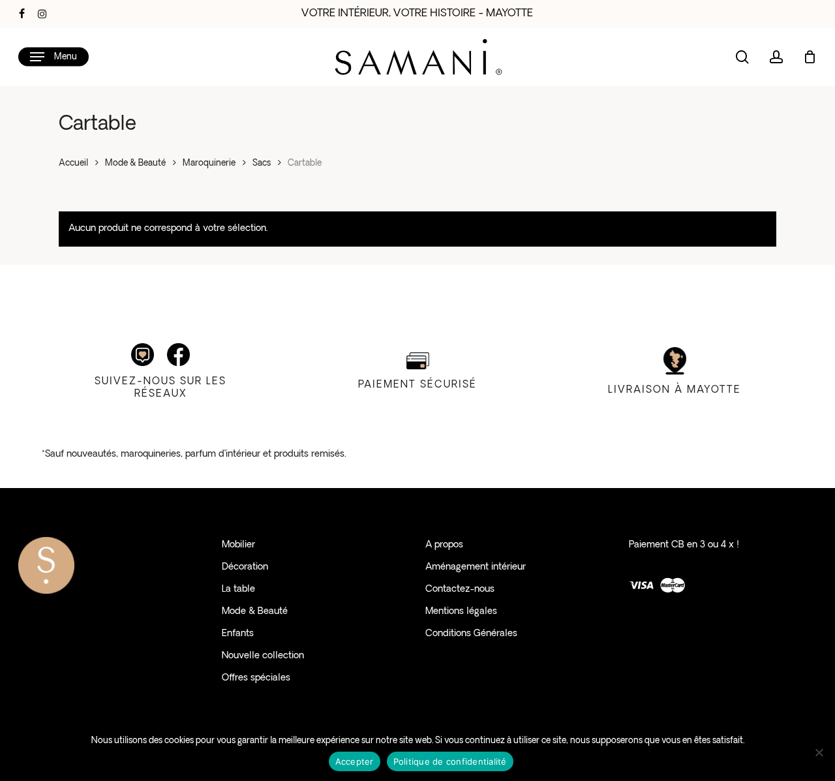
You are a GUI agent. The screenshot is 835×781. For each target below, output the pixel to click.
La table (238, 589)
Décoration (245, 567)
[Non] (818, 752)
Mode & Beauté (135, 163)
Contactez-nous (459, 589)
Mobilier (238, 545)
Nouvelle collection (263, 656)
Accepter (354, 761)
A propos (444, 545)
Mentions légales (461, 612)
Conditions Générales (471, 634)
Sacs (261, 163)
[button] (53, 57)
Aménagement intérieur (475, 567)
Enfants (238, 634)
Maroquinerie (209, 163)
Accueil (73, 163)
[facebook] (22, 13)
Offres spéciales (256, 678)
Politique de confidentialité (450, 761)
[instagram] (42, 13)
